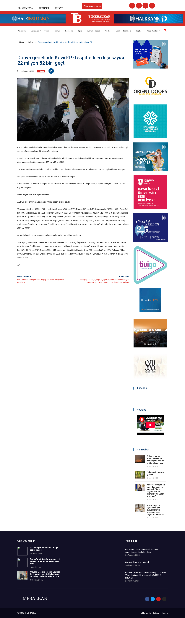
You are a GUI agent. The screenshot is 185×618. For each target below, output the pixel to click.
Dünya (57, 30)
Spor (80, 30)
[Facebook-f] (147, 599)
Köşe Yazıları (152, 30)
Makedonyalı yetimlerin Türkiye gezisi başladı (44, 548)
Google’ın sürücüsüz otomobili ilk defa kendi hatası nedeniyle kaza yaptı (45, 561)
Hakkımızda (25, 8)
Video (46, 30)
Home (21, 42)
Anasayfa (22, 30)
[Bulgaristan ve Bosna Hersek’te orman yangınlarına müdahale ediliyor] (140, 459)
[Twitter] (139, 6)
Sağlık (139, 30)
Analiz (108, 30)
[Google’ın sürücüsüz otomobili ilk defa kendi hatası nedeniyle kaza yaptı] (22, 562)
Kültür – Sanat (93, 30)
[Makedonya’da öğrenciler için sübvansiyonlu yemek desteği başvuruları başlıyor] (140, 508)
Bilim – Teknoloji (123, 30)
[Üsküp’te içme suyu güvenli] (140, 475)
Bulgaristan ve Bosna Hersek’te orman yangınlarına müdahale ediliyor (155, 460)
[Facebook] (132, 6)
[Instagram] (152, 6)
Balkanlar (35, 30)
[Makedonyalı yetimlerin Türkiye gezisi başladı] (22, 551)
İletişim (44, 8)
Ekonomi (69, 30)
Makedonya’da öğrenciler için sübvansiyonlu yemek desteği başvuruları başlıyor (155, 510)
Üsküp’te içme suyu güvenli (155, 473)
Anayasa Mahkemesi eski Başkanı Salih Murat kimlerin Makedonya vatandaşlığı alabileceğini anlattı (45, 574)
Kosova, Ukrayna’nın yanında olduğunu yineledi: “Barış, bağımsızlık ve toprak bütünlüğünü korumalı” (156, 490)
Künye (59, 8)
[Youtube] (145, 6)
